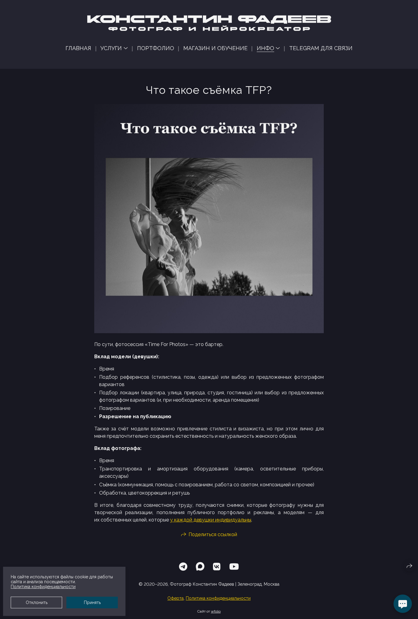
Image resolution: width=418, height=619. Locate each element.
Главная (78, 48)
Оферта (175, 598)
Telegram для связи (321, 48)
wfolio (216, 611)
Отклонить (36, 602)
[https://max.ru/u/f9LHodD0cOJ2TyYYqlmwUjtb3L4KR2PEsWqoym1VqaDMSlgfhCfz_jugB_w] (200, 567)
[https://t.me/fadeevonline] (183, 567)
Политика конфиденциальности (218, 598)
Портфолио (155, 48)
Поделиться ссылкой (212, 534)
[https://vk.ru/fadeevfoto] (217, 567)
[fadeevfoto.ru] (209, 23)
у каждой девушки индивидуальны (210, 520)
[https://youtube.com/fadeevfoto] (234, 567)
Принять (92, 602)
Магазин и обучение (215, 48)
